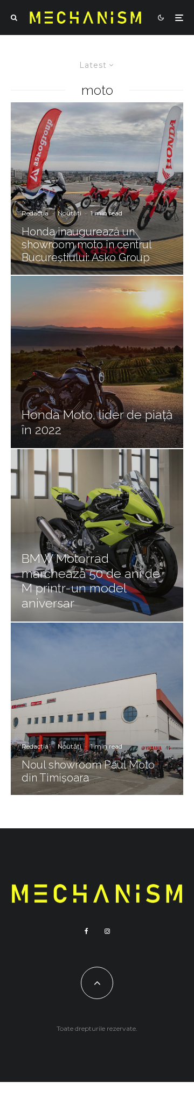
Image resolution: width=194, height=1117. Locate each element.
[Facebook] (86, 931)
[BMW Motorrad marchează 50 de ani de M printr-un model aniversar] (97, 535)
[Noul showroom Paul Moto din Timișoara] (97, 709)
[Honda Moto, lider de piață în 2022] (97, 362)
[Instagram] (107, 931)
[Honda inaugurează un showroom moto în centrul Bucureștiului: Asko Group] (97, 188)
